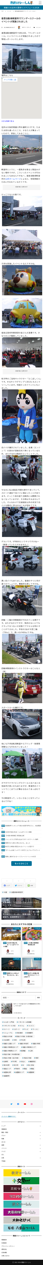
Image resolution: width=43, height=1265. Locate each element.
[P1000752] (22, 560)
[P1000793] (22, 763)
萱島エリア (7, 1069)
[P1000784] (22, 648)
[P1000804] (22, 58)
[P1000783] (22, 724)
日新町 (6, 1061)
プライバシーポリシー (8, 1246)
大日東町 (7, 1040)
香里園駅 (31, 1072)
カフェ (22, 1026)
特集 (2, 1139)
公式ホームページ (13, 178)
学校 (15, 1040)
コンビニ (31, 1026)
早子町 (14, 1061)
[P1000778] (22, 243)
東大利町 (7, 1065)
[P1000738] (22, 149)
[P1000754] (22, 521)
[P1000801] (22, 687)
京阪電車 (20, 1033)
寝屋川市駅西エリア (10, 1051)
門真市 (17, 1069)
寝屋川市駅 (36, 1043)
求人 (2, 1154)
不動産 (3, 1161)
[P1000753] (22, 600)
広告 (2, 1158)
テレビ (26, 1029)
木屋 (5, 892)
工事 (31, 1051)
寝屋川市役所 (24, 1043)
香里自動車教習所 (17, 892)
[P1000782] (22, 416)
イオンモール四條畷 (24, 1022)
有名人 (23, 1061)
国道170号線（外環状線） (25, 1036)
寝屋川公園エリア (9, 1043)
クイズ (3, 1151)
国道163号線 (8, 1036)
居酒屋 (23, 1051)
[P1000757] (22, 470)
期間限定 (32, 1061)
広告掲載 (4, 1252)
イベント (38, 27)
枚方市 (16, 1065)
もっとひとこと (21, 863)
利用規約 (4, 1243)
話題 (2, 1145)
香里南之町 (7, 1072)
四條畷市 (30, 1033)
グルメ (3, 1135)
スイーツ (7, 1029)
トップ (3, 1126)
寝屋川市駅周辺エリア (11, 1047)
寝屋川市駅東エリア (29, 1047)
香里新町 (7, 1076)
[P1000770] (22, 352)
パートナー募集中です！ (8, 1116)
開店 (32, 1069)
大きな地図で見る (7, 121)
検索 (38, 997)
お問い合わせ (5, 1256)
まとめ (3, 1142)
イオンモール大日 (9, 1026)
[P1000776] (22, 280)
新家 (37, 1058)
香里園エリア (19, 1072)
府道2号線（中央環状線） (12, 1054)
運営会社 (4, 1249)
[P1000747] (22, 312)
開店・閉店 (4, 1132)
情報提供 (4, 1129)
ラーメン (35, 1029)
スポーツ (17, 1029)
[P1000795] (22, 210)
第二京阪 (31, 1065)
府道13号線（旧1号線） (11, 1058)
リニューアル (8, 1033)
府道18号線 (27, 1058)
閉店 (25, 1069)
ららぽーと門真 (9, 1022)
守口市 (23, 1040)
